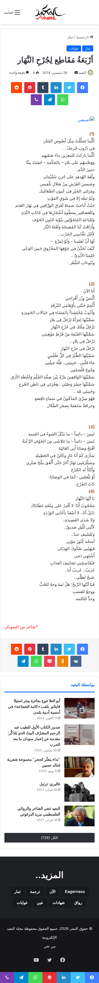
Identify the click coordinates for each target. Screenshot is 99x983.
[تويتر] (69, 87)
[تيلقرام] (49, 99)
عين (40, 902)
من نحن (50, 946)
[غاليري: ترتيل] (79, 791)
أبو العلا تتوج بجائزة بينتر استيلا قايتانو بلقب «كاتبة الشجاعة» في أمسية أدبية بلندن (34, 706)
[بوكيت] (49, 661)
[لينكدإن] (56, 87)
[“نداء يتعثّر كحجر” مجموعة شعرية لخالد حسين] (79, 767)
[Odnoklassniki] (62, 661)
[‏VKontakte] (75, 661)
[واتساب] (62, 99)
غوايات (73, 48)
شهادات (59, 902)
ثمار (70, 37)
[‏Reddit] (16, 87)
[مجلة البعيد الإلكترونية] (49, 12)
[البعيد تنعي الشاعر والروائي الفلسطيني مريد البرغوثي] (79, 816)
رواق (78, 902)
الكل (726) (49, 837)
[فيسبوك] (82, 87)
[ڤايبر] (36, 99)
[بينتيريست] (29, 87)
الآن (53, 891)
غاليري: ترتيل (49, 783)
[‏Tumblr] (42, 87)
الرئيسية (83, 37)
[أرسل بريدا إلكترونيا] (76, 73)
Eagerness (75, 891)
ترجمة (35, 891)
